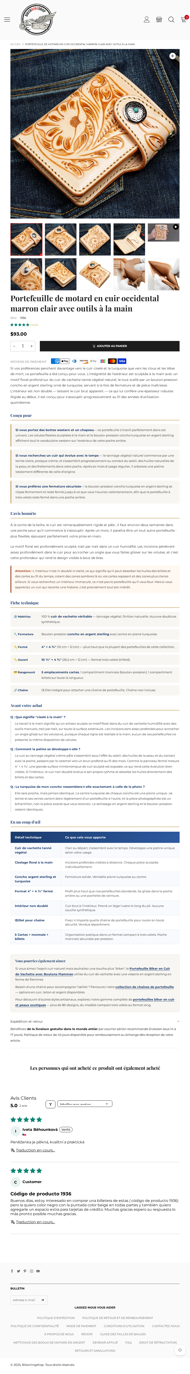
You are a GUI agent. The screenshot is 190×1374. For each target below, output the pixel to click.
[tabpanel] (95, 134)
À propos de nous (59, 1334)
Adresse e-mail (24, 1300)
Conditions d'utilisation (124, 1326)
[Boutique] (159, 19)
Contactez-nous (166, 1326)
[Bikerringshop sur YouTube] (38, 1271)
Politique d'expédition (56, 1318)
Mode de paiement (81, 1326)
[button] (20, 325)
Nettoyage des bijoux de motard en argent (49, 1342)
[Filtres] (50, 1104)
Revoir (86, 1334)
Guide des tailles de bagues (123, 1334)
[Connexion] (147, 19)
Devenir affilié (105, 1342)
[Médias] (172, 55)
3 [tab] (77, 214)
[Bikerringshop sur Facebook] (12, 1271)
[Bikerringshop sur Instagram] (31, 1271)
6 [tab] (98, 214)
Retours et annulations (95, 1350)
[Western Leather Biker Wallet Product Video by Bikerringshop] (164, 232)
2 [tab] (70, 214)
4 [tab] (84, 214)
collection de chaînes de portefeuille (144, 987)
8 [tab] (112, 214)
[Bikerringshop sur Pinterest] (25, 1271)
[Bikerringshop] (37, 19)
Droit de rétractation (158, 1342)
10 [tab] (126, 214)
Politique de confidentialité (35, 1326)
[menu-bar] (8, 19)
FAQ (128, 1342)
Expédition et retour (26, 1021)
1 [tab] (63, 214)
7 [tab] (105, 214)
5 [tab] (91, 214)
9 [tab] (119, 214)
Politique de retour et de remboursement (117, 1318)
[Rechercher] (171, 19)
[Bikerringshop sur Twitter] (18, 1271)
